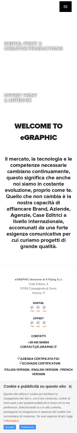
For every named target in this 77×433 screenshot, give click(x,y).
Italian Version (16, 369)
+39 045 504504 (38, 342)
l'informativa (11, 420)
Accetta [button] (10, 427)
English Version (45, 369)
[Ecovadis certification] (40, 363)
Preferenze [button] (27, 427)
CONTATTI (38, 336)
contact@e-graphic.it (38, 346)
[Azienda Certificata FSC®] (39, 358)
